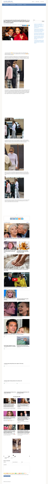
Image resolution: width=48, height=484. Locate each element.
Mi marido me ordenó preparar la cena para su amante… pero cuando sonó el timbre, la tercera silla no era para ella (39, 34)
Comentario (5, 464)
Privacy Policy (42, 1)
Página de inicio (6, 4)
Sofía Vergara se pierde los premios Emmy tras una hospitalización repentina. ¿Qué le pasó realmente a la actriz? (23, 405)
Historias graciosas (19, 4)
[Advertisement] (24, 12)
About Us (33, 1)
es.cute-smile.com (8, 1)
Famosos (25, 4)
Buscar (43, 21)
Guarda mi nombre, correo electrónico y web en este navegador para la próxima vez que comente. (16, 474)
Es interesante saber (12, 4)
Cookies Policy (37, 1)
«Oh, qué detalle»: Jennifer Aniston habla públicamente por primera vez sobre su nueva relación (9, 418)
